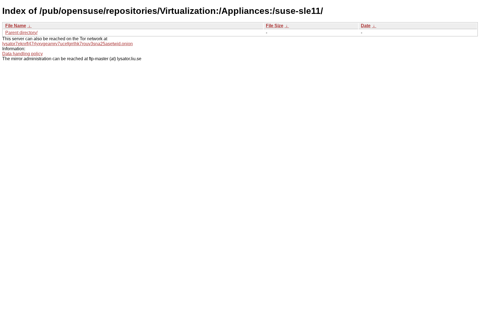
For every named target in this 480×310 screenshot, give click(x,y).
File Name (15, 25)
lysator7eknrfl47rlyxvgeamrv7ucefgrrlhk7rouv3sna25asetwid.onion (67, 43)
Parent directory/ (21, 32)
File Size (274, 25)
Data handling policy (22, 53)
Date (366, 25)
